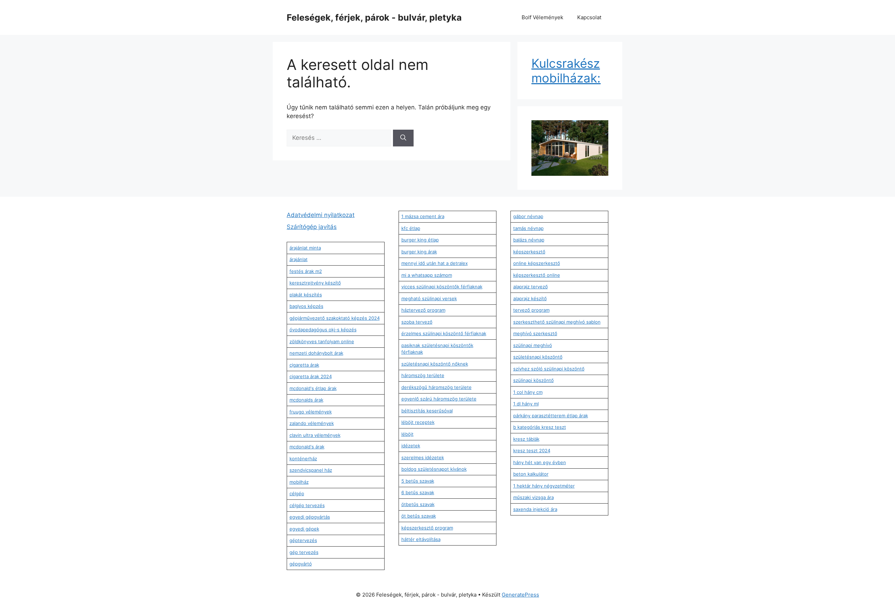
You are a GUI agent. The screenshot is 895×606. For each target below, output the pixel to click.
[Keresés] (403, 138)
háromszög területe (422, 375)
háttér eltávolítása (421, 539)
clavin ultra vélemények (315, 435)
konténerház (303, 458)
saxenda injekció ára (535, 509)
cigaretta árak (304, 365)
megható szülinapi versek (429, 298)
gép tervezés (303, 552)
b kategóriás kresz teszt (539, 427)
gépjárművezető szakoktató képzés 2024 (334, 318)
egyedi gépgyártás (309, 517)
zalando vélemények (311, 423)
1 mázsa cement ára (422, 216)
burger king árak (419, 251)
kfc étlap (410, 228)
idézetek (410, 445)
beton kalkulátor (531, 474)
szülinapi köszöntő (533, 380)
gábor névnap (528, 216)
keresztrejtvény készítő (315, 283)
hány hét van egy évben (539, 462)
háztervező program (423, 310)
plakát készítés (305, 294)
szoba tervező (416, 322)
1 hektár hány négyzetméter (544, 486)
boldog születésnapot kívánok (434, 469)
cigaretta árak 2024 (310, 376)
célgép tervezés (307, 505)
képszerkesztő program (427, 528)
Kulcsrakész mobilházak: (566, 70)
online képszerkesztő (536, 263)
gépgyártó (300, 564)
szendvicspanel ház (310, 470)
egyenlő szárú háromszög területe (439, 399)
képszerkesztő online (536, 275)
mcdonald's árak (306, 446)
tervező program (531, 310)
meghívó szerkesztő (535, 333)
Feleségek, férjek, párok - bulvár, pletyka (374, 17)
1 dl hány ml (526, 403)
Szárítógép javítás (312, 226)
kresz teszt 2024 (531, 450)
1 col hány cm (528, 392)
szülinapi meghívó (532, 345)
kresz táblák (526, 439)
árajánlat (298, 259)
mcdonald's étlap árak (313, 388)
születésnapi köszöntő (538, 357)
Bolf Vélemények (542, 17)
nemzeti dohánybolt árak (316, 353)
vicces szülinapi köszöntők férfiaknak (441, 286)
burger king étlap (420, 240)
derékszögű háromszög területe (436, 387)
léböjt (407, 434)
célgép (296, 493)
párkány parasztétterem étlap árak (550, 415)
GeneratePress (520, 594)
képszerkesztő (529, 251)
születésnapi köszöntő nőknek (434, 364)
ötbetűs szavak (418, 504)
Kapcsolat (589, 17)
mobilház (299, 482)
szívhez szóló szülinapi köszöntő (549, 368)
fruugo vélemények (310, 411)
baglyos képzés (306, 306)
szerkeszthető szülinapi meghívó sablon (557, 322)
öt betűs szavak (418, 516)
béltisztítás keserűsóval (427, 410)
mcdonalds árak (306, 400)
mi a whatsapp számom (426, 275)
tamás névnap (528, 228)
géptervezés (303, 540)
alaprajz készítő (530, 298)
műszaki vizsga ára (533, 497)
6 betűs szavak (417, 492)
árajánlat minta (305, 248)
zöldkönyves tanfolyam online (321, 341)
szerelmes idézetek (422, 457)
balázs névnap (528, 240)
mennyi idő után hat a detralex (434, 263)
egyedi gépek (304, 529)
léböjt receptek (418, 422)
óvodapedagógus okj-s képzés (323, 329)
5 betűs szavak (417, 481)
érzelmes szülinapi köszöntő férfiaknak (443, 333)
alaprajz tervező (530, 286)
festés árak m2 (305, 271)
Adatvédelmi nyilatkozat (321, 214)
